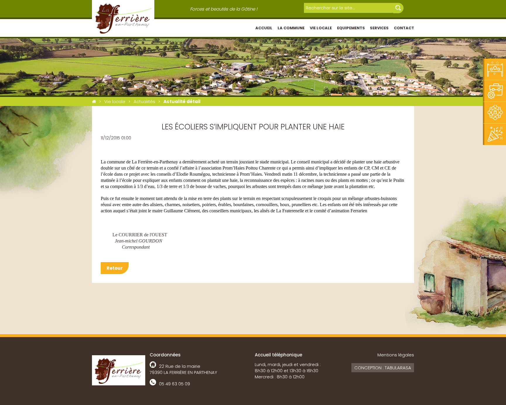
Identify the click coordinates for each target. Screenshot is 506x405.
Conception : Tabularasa (382, 368)
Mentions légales (395, 355)
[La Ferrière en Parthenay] (94, 101)
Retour (115, 268)
